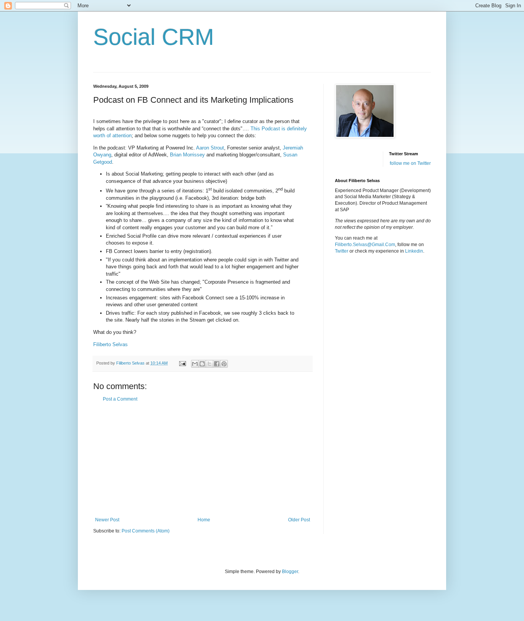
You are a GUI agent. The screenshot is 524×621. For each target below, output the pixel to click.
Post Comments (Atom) (146, 531)
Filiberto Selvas (110, 344)
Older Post (299, 519)
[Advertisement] (202, 460)
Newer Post (107, 519)
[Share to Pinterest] (224, 364)
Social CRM (153, 37)
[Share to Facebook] (217, 364)
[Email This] (195, 364)
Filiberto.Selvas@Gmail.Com (365, 244)
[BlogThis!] (202, 364)
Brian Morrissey (187, 155)
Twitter (341, 251)
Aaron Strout (210, 148)
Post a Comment (120, 399)
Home (204, 519)
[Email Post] (182, 363)
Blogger (290, 571)
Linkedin (414, 251)
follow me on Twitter (410, 163)
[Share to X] (209, 364)
